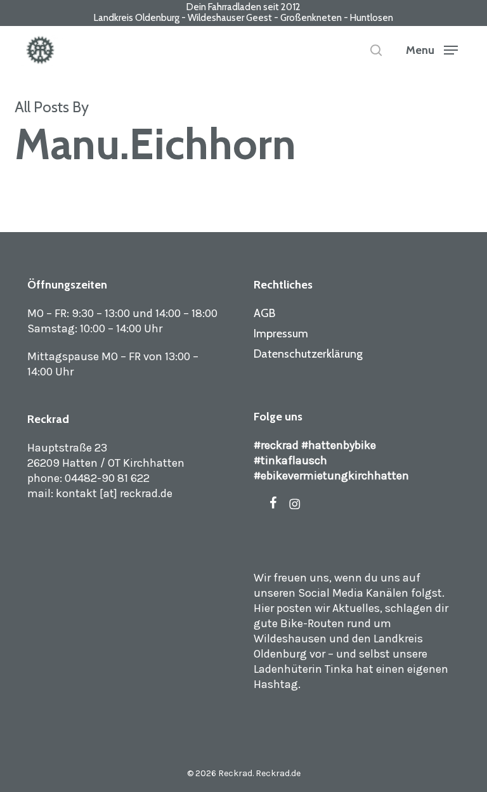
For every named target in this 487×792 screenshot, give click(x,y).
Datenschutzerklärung (308, 354)
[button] (431, 50)
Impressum (281, 334)
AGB (264, 313)
